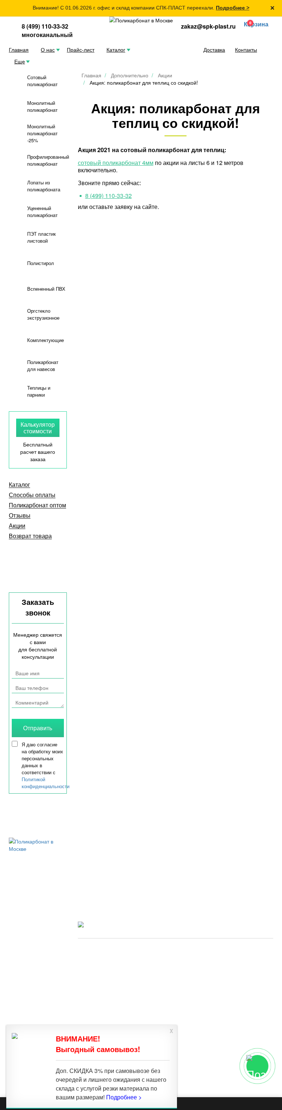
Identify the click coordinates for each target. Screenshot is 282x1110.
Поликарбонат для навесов (42, 365)
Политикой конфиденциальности (45, 783)
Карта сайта (176, 962)
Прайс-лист (80, 49)
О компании (154, 874)
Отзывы (19, 515)
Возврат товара (30, 536)
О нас (48, 49)
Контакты (246, 49)
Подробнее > (232, 8)
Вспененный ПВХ (46, 288)
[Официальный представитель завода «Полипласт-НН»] (141, 20)
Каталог (115, 49)
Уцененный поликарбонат (42, 211)
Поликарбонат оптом (37, 505)
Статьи (208, 874)
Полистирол (40, 263)
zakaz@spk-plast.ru (208, 26)
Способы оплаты (32, 495)
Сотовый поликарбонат (42, 81)
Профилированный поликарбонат (48, 160)
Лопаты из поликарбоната (43, 186)
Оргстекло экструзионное (43, 314)
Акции (17, 525)
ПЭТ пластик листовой (41, 237)
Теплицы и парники (38, 391)
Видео (86, 874)
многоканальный (47, 34)
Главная (19, 49)
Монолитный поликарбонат (42, 106)
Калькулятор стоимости (38, 427)
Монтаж (209, 884)
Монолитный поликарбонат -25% (42, 133)
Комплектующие (45, 340)
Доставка (214, 49)
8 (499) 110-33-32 (45, 26)
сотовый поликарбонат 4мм (115, 162)
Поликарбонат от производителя (220, 951)
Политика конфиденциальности (116, 962)
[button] (254, 24)
